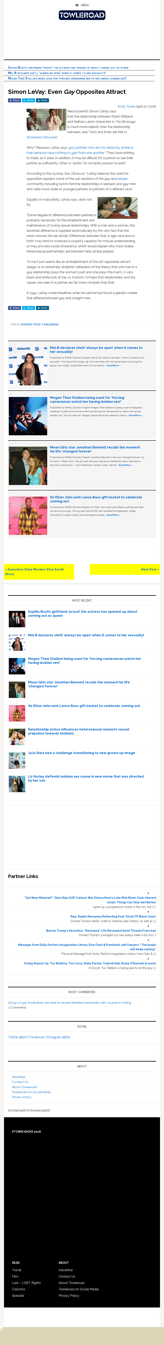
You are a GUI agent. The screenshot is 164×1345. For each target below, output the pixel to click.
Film (15, 1276)
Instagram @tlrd (58, 1037)
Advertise (18, 1077)
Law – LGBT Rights (26, 1283)
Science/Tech (31, 324)
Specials (18, 1295)
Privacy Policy (22, 1097)
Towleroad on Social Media (31, 1092)
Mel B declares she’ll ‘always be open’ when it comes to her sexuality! (57, 73)
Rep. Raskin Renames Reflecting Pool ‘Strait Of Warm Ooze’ (113, 916)
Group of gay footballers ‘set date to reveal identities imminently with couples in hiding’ (69, 1003)
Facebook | (38, 1037)
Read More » (113, 365)
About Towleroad (24, 1087)
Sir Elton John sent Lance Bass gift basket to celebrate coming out (84, 706)
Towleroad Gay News (82, 15)
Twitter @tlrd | (18, 1037)
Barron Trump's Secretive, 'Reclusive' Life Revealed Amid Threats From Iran (101, 930)
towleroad (50, 324)
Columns (18, 1289)
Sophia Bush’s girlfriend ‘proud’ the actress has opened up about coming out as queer (68, 67)
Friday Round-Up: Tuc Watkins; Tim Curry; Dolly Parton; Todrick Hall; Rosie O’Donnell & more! (90, 963)
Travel (16, 1270)
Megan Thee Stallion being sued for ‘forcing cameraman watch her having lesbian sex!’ (67, 78)
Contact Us (20, 1082)
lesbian (122, 179)
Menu (85, 5)
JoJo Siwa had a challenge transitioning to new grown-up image (81, 753)
